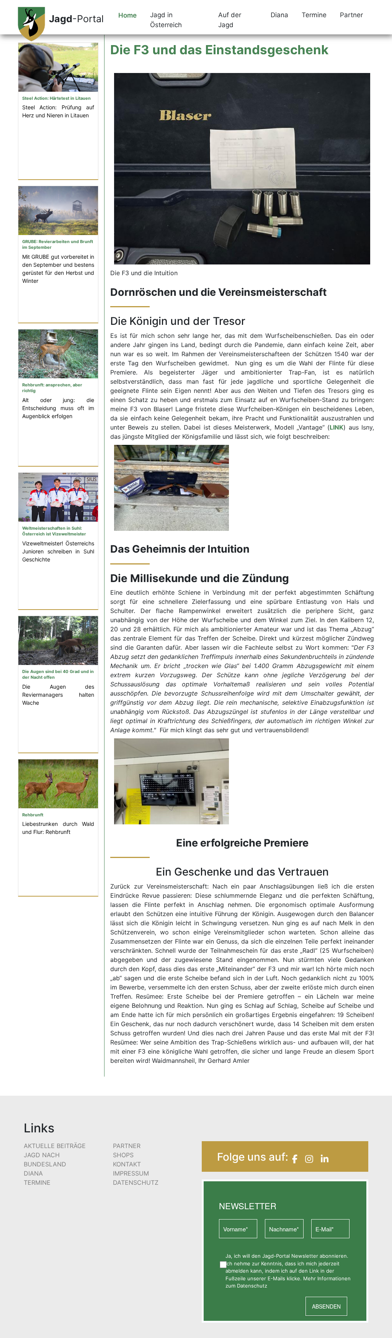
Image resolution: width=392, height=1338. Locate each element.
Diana (33, 1173)
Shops (123, 1155)
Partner (126, 1146)
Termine (37, 1182)
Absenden (326, 1306)
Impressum (131, 1173)
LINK (336, 427)
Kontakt (127, 1164)
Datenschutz (135, 1182)
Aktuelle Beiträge (55, 1146)
